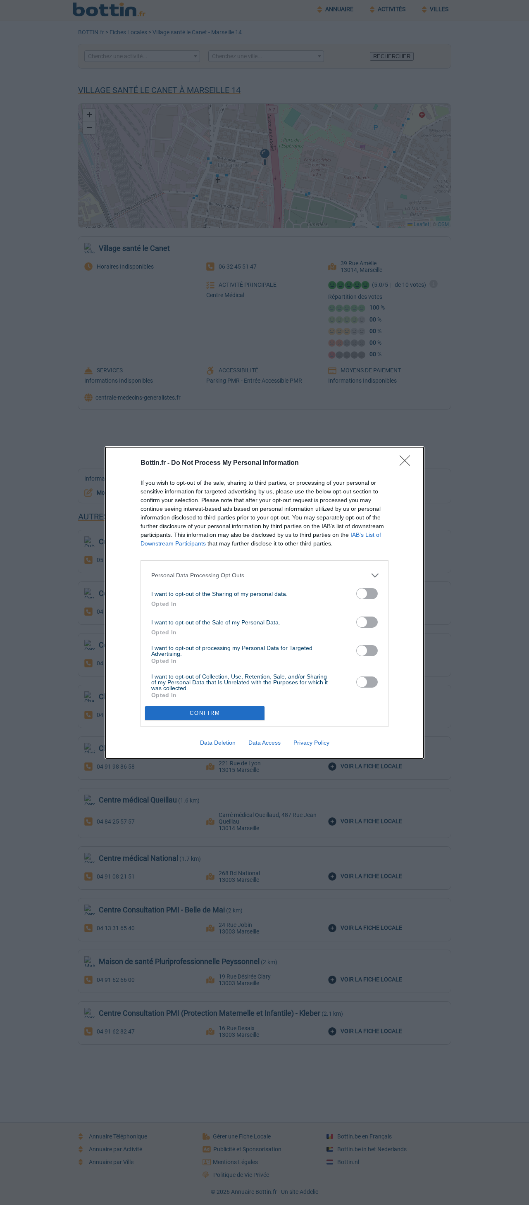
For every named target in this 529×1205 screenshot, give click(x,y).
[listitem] (264, 575)
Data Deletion (218, 742)
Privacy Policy (311, 742)
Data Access (264, 742)
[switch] (367, 593)
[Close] (407, 463)
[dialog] (264, 602)
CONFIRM (205, 713)
